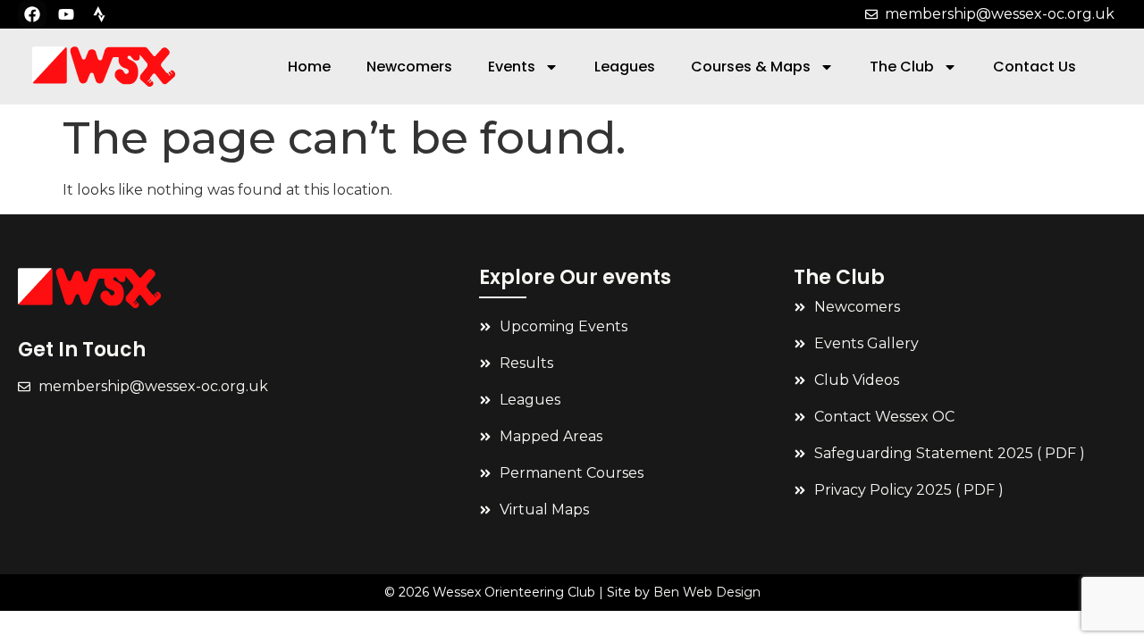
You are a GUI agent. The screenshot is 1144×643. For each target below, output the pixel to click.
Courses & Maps (751, 66)
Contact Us (1034, 66)
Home (309, 66)
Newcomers (409, 66)
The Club (902, 66)
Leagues (624, 66)
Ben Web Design (707, 592)
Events (511, 66)
